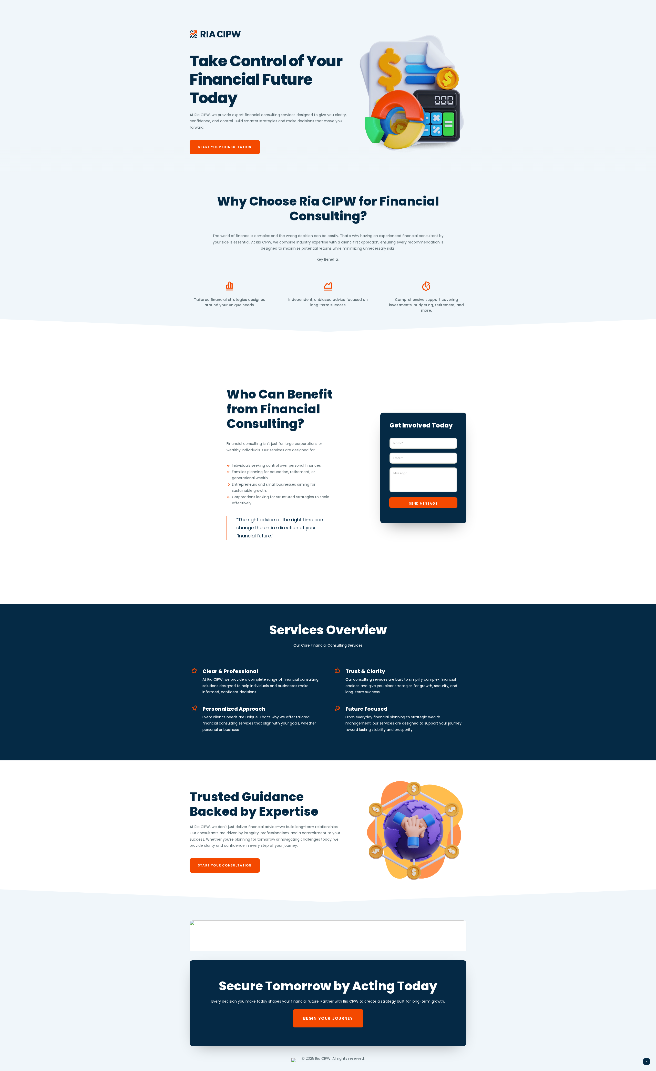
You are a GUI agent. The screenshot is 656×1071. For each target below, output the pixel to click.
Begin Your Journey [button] (328, 1018)
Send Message (423, 503)
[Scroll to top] (646, 1061)
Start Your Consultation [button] (225, 147)
